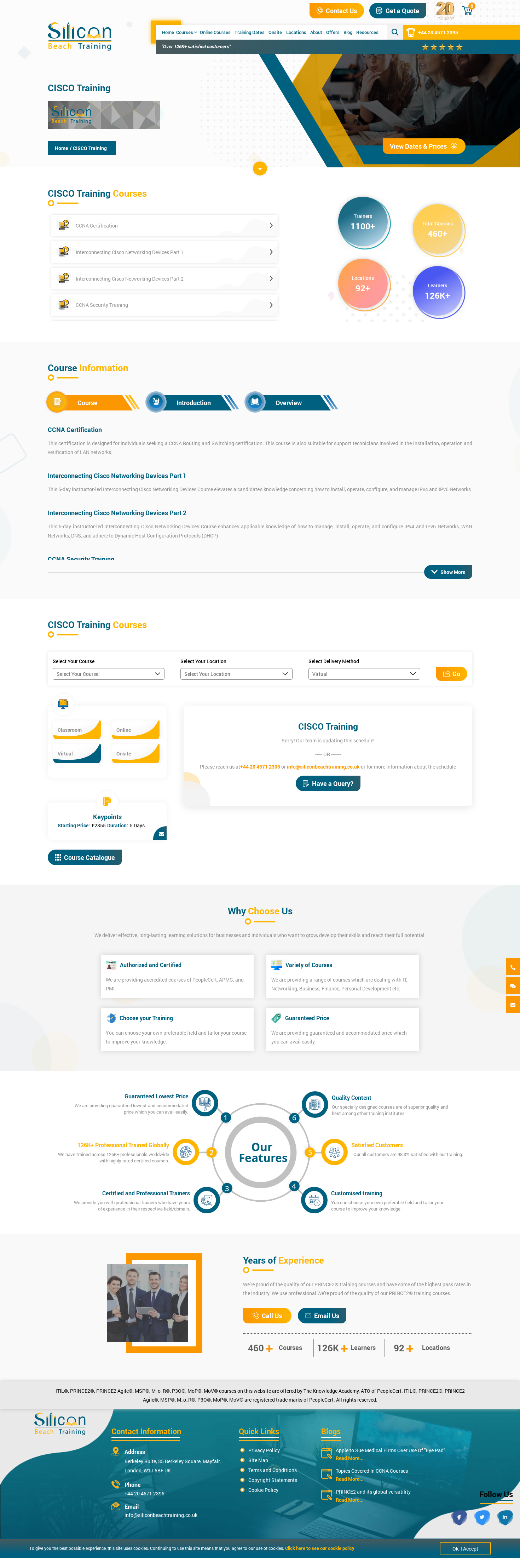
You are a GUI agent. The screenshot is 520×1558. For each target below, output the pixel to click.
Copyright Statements (272, 1480)
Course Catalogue (89, 857)
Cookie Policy (263, 1490)
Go (456, 673)
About (316, 32)
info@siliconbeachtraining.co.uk (323, 766)
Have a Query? (332, 783)
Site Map (258, 1460)
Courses (184, 32)
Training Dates (250, 32)
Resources (367, 32)
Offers (333, 32)
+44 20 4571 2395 (438, 32)
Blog (347, 32)
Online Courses (215, 32)
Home (168, 32)
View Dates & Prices (418, 146)
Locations (296, 32)
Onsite (275, 32)
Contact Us (341, 10)
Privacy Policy (264, 1450)
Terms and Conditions (272, 1470)
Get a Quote (402, 10)
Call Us (272, 1315)
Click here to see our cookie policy (319, 1548)
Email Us (326, 1315)
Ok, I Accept (465, 1548)
